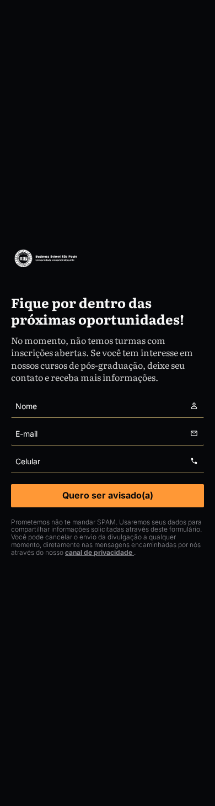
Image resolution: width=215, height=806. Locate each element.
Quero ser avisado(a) (107, 495)
